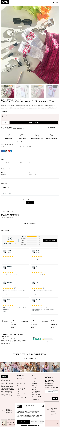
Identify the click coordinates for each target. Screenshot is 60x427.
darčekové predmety (11, 99)
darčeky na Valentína (15, 146)
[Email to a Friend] (6, 151)
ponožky (19, 99)
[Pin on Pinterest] (9, 151)
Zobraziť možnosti (37, 422)
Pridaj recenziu (50, 240)
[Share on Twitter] (4, 151)
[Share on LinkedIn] (11, 151)
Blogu (18, 381)
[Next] (56, 45)
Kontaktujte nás (21, 378)
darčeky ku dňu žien (8, 146)
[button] (42, 406)
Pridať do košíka (33, 122)
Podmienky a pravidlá (22, 385)
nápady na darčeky (28, 146)
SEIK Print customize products (37, 386)
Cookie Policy (24, 425)
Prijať (23, 422)
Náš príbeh (34, 378)
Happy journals (35, 399)
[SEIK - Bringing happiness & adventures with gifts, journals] (8, 2)
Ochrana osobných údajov (33, 425)
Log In (30, 202)
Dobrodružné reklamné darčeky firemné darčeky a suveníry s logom (36, 392)
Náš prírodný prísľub (21, 383)
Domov (2, 99)
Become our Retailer (37, 396)
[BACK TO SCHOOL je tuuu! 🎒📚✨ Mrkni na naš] (5, 367)
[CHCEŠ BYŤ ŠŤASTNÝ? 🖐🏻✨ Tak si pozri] (45, 367)
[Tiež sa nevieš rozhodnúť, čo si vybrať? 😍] (25, 367)
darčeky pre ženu (22, 146)
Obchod (34, 381)
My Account (35, 383)
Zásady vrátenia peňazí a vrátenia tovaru (21, 390)
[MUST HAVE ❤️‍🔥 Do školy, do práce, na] (15, 367)
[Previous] (4, 45)
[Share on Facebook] (2, 151)
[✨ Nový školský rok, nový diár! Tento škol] (55, 367)
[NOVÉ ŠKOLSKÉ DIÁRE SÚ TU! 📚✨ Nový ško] (35, 367)
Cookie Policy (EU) (21, 397)
